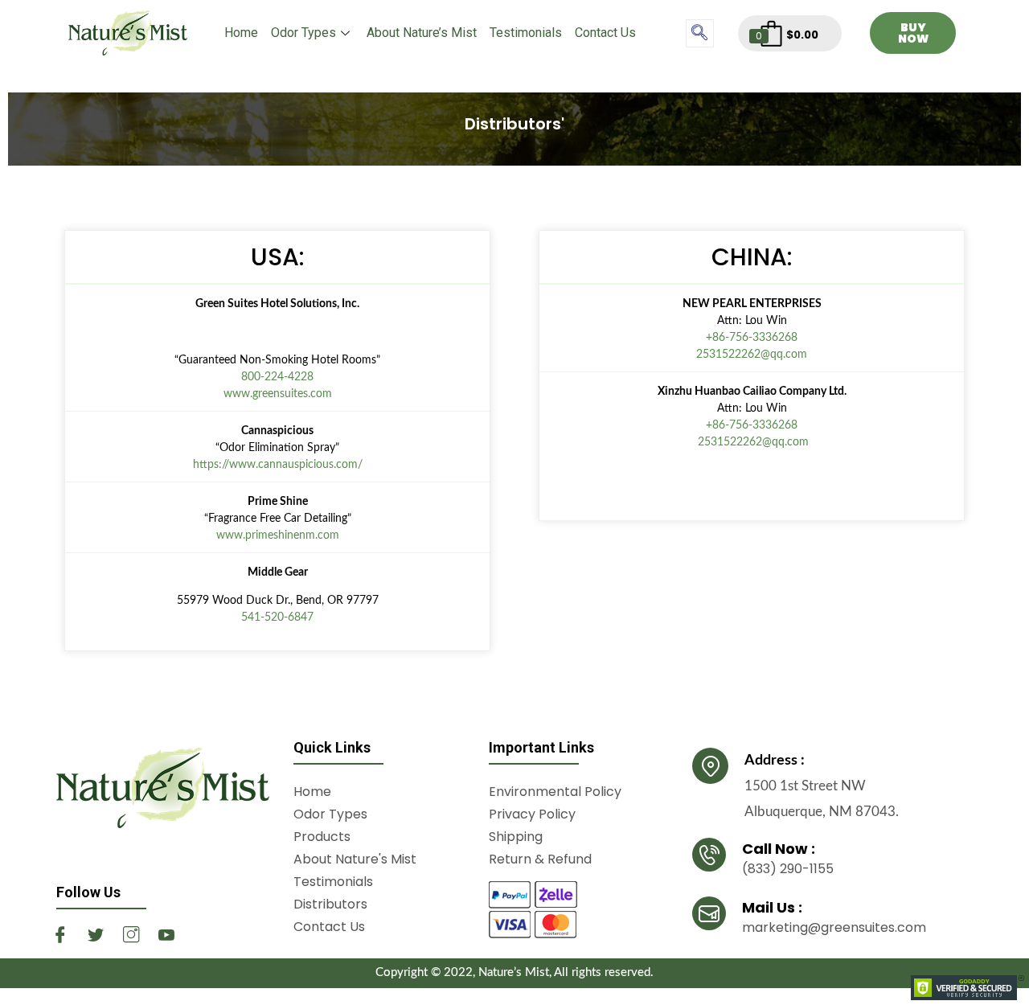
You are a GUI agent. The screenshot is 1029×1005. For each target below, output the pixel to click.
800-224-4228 (277, 377)
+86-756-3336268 (751, 337)
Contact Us (605, 32)
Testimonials (526, 32)
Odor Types (303, 32)
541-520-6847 (277, 617)
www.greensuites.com (277, 394)
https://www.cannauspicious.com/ (278, 464)
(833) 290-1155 (788, 868)
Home (241, 32)
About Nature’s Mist (422, 32)
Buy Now (913, 33)
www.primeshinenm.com (277, 535)
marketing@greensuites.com (834, 927)
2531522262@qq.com (751, 354)
